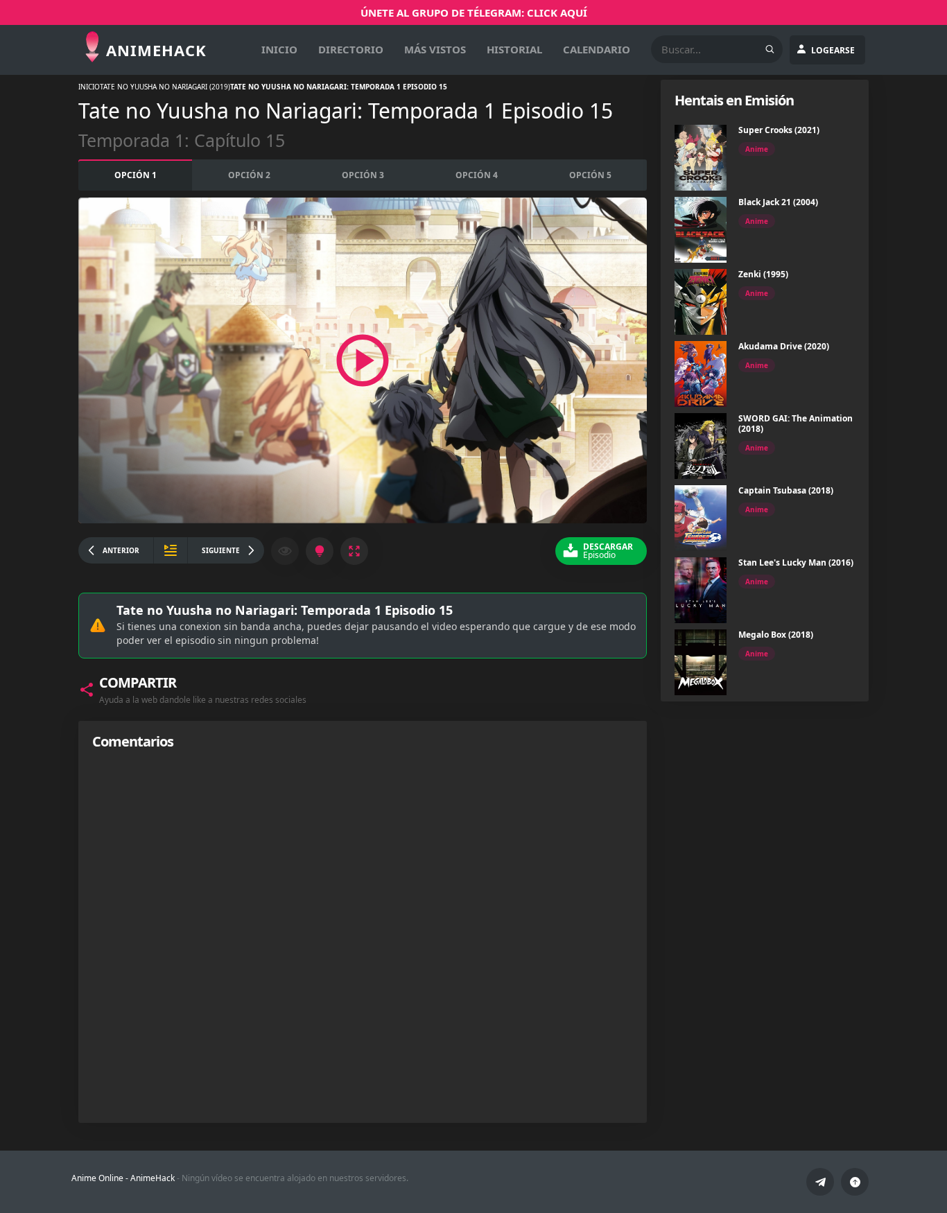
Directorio (350, 49)
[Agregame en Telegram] (820, 1182)
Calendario (596, 49)
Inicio (279, 49)
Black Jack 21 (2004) (778, 202)
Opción (135, 175)
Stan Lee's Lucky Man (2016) (795, 562)
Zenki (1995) (763, 274)
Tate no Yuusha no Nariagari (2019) (165, 86)
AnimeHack (152, 1178)
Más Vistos (435, 49)
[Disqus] (362, 935)
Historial (514, 49)
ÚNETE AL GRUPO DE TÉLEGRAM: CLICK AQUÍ (473, 12)
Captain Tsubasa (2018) (785, 490)
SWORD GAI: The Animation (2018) (795, 423)
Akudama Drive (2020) (783, 346)
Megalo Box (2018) (775, 634)
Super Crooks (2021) (778, 130)
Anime (756, 149)
